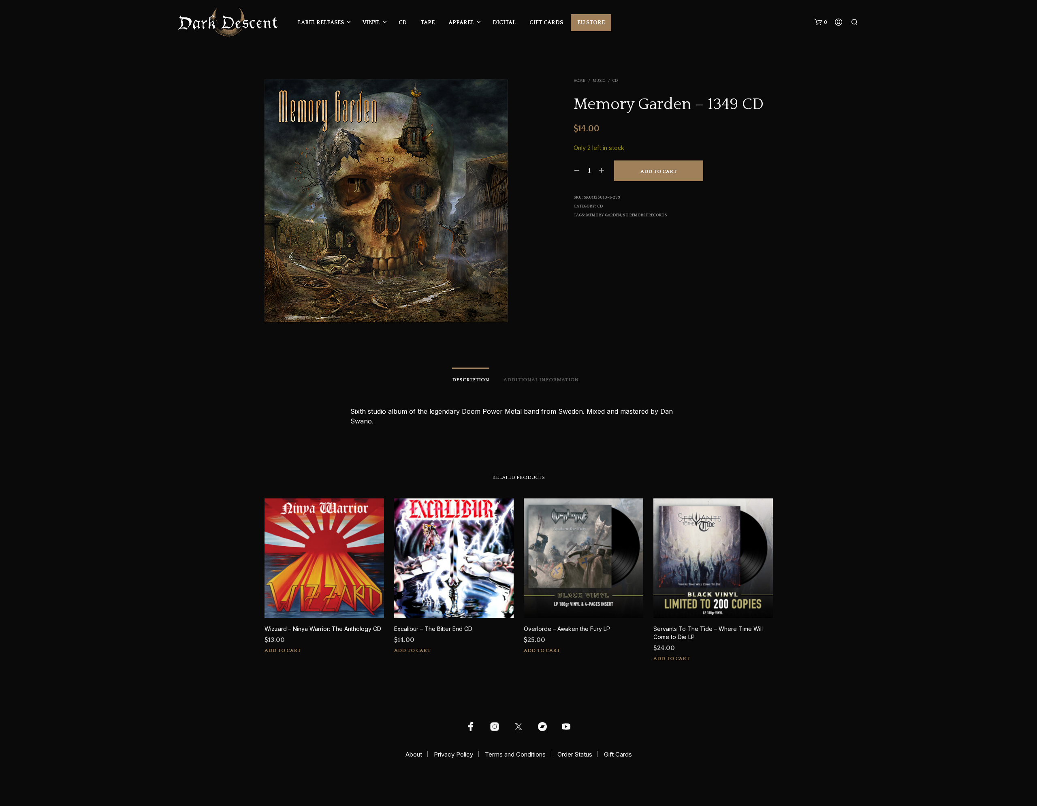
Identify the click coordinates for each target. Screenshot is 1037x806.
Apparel (461, 22)
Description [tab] (470, 380)
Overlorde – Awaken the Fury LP (567, 628)
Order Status (574, 754)
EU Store (591, 22)
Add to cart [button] (283, 650)
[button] (821, 22)
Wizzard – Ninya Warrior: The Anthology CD (323, 628)
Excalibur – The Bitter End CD (433, 628)
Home (579, 81)
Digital (504, 22)
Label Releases (321, 22)
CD (403, 22)
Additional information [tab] (541, 380)
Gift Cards (546, 22)
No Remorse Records (645, 215)
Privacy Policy (453, 754)
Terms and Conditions (515, 754)
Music (599, 81)
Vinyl (371, 22)
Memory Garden (603, 215)
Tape (427, 22)
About (413, 754)
